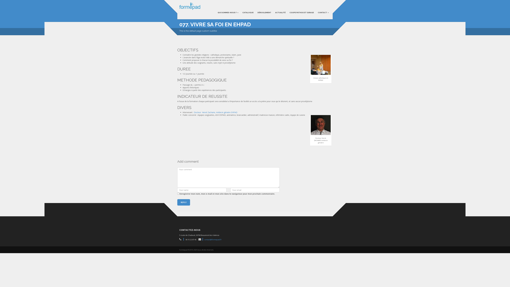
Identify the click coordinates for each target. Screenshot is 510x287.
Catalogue (248, 13)
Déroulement (264, 13)
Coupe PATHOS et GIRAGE (302, 13)
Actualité (280, 13)
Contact (322, 13)
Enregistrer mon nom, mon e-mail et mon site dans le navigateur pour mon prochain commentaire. (227, 194)
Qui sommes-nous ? (227, 13)
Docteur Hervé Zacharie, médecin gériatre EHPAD (215, 112)
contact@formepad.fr (213, 239)
